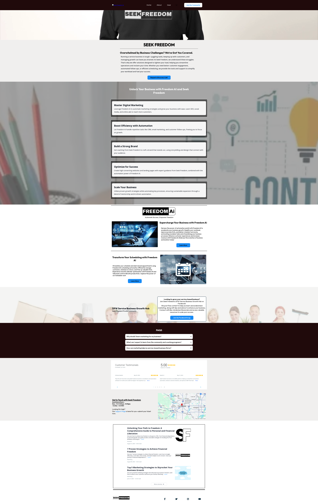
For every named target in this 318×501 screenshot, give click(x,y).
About (159, 5)
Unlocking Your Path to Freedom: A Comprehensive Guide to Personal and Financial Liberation (151, 431)
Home (149, 5)
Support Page (120, 411)
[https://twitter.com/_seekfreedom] (177, 499)
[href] (182, 406)
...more (142, 439)
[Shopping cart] (176, 5)
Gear (169, 5)
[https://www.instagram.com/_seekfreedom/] (188, 499)
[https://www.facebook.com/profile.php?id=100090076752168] (165, 499)
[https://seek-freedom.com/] (118, 5)
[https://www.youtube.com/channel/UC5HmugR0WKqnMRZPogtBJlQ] (200, 499)
